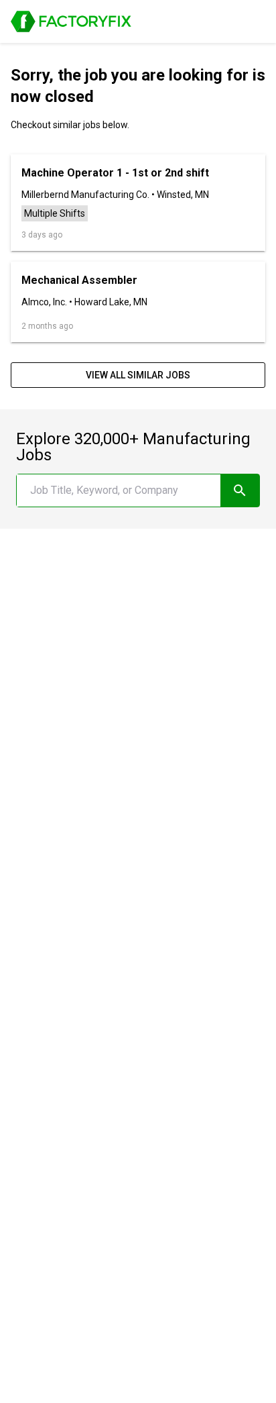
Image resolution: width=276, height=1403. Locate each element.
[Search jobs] (239, 490)
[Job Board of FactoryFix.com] (71, 21)
